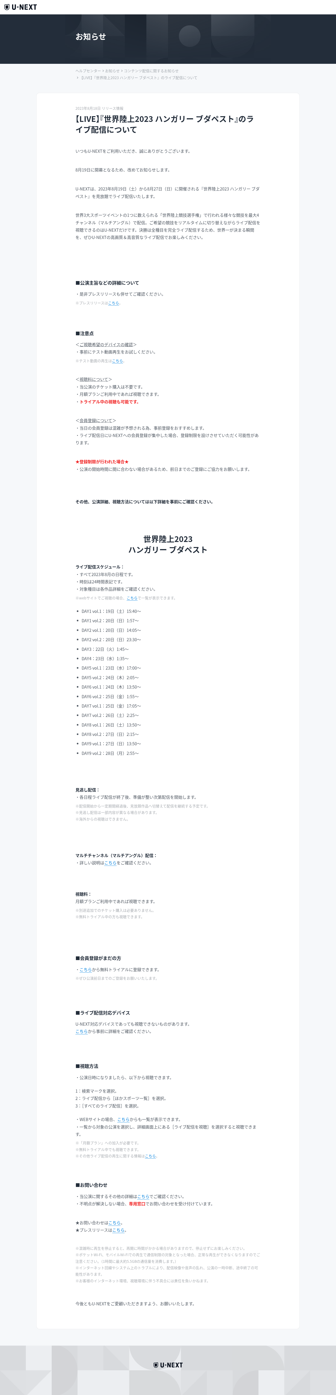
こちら (113, 303)
